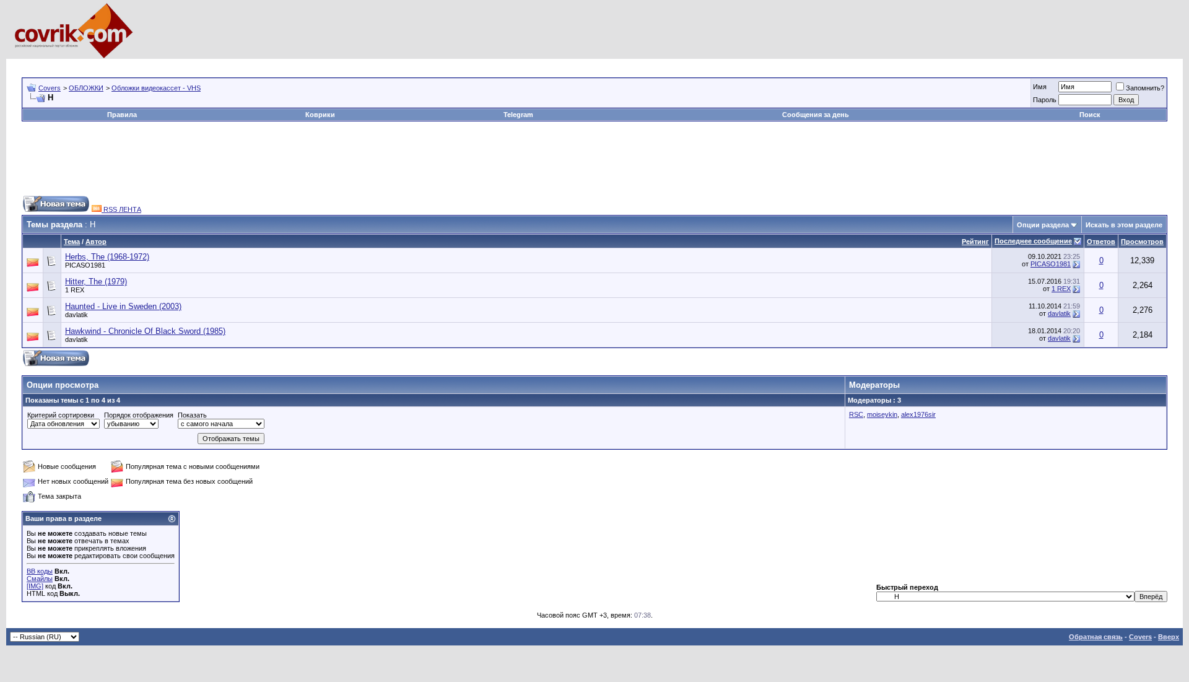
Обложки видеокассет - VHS (156, 88)
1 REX (74, 290)
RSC (856, 414)
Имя (1040, 86)
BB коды (40, 571)
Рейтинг (975, 241)
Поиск (1089, 114)
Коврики (320, 114)
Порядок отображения (138, 415)
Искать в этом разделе (1124, 225)
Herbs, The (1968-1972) (107, 256)
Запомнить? (1145, 88)
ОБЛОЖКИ (86, 88)
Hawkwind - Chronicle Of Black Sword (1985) (145, 331)
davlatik (76, 314)
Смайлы (40, 578)
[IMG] (35, 586)
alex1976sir (918, 414)
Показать (192, 415)
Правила (122, 114)
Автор (96, 241)
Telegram (518, 114)
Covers (49, 88)
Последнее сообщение (1033, 241)
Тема (72, 241)
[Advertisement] (247, 63)
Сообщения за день (815, 114)
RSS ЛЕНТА (121, 209)
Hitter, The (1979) (96, 281)
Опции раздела (1043, 225)
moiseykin (882, 414)
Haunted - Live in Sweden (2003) (123, 306)
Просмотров (1142, 241)
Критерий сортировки (60, 415)
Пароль (1044, 99)
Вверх (1168, 636)
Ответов (1101, 241)
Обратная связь (1096, 636)
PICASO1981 (85, 265)
